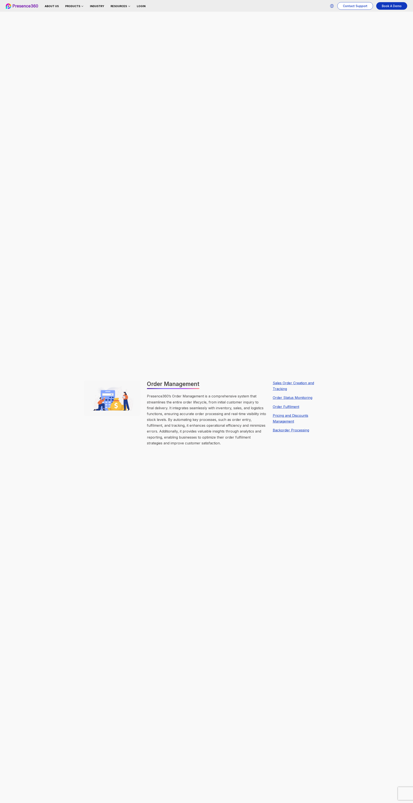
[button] (332, 5)
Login (141, 6)
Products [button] (73, 6)
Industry (97, 6)
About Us (52, 6)
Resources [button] (119, 6)
